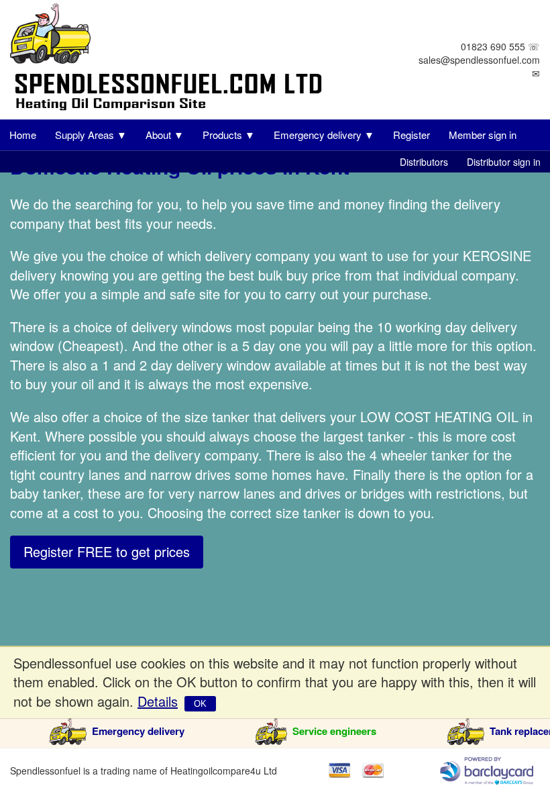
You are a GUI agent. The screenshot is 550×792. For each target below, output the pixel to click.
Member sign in (482, 135)
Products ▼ (229, 135)
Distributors (424, 161)
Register (411, 135)
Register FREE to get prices (106, 551)
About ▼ (165, 135)
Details (158, 701)
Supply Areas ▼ (91, 135)
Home (22, 135)
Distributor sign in (504, 161)
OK (200, 704)
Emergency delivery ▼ (324, 135)
